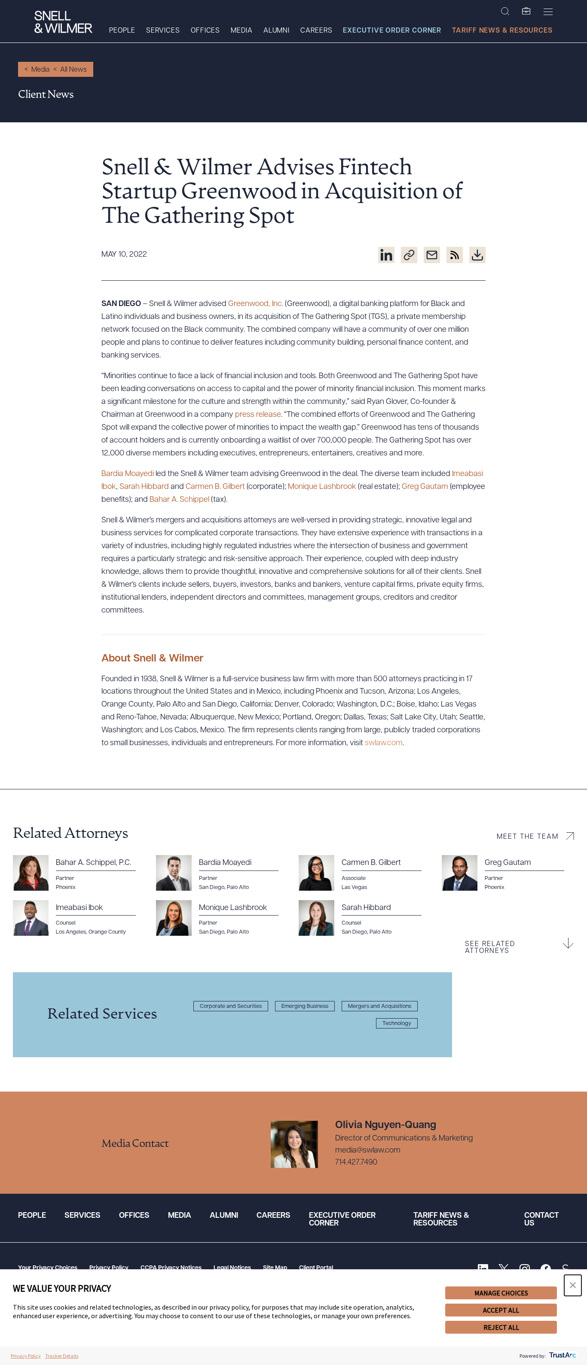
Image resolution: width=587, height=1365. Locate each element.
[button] (572, 1285)
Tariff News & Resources (502, 30)
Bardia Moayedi (127, 474)
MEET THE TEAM (528, 837)
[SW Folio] (526, 11)
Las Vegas (354, 887)
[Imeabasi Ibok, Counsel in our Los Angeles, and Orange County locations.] (79, 918)
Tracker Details (61, 1356)
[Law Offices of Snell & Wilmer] (63, 23)
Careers (316, 30)
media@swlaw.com (368, 1151)
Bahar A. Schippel (179, 500)
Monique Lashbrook (322, 487)
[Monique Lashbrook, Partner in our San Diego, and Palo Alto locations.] (222, 918)
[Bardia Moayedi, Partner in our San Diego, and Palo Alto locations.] (222, 873)
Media (242, 30)
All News (73, 70)
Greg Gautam (425, 487)
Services (163, 30)
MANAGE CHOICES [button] (501, 1293)
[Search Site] (505, 11)
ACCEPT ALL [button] (501, 1310)
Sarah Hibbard (144, 487)
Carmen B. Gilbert (215, 487)
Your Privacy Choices (47, 1268)
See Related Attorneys (490, 948)
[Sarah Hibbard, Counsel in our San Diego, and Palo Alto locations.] (365, 918)
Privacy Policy (108, 1268)
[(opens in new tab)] (386, 255)
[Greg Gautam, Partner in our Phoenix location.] (508, 873)
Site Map (275, 1268)
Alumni (276, 30)
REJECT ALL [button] (501, 1327)
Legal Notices (232, 1268)
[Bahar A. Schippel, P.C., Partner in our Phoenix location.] (79, 873)
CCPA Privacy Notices (171, 1268)
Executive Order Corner (392, 30)
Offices (205, 30)
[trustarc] (562, 1356)
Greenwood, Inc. (255, 304)
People (122, 30)
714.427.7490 (356, 1163)
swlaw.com (384, 743)
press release (258, 415)
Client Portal (316, 1268)
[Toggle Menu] (548, 11)
